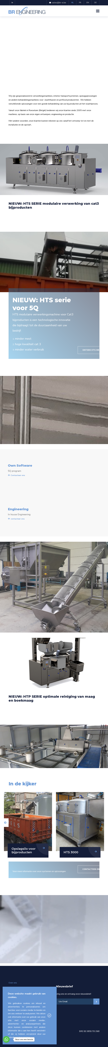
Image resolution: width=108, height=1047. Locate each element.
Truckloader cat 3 (25, 852)
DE (95, 2)
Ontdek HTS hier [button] (91, 350)
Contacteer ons (18, 475)
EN (88, 2)
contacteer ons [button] (91, 869)
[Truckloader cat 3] (28, 821)
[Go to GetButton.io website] (6, 1044)
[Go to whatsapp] (6, 1039)
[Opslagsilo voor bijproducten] (80, 821)
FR (80, 2)
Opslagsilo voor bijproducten (76, 850)
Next (5, 822)
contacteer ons (17, 519)
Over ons (13, 982)
